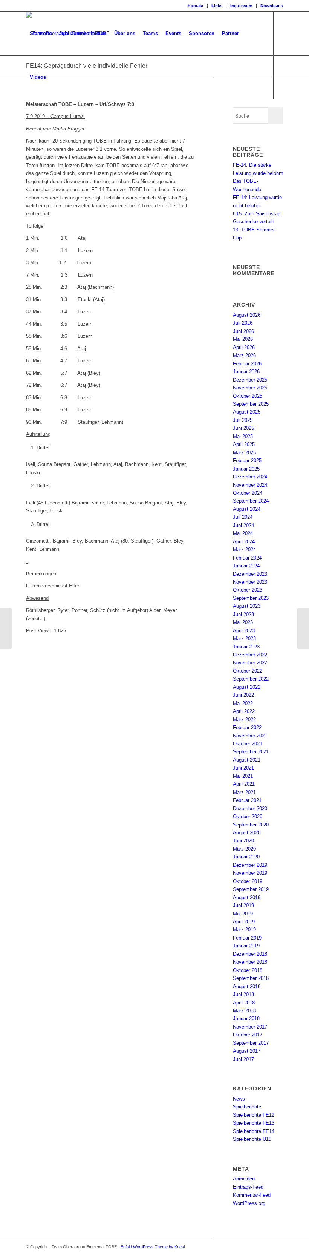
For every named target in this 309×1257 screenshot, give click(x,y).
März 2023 (244, 638)
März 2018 (244, 1010)
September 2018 (251, 978)
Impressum (241, 5)
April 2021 (244, 784)
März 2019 (244, 929)
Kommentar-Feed (252, 1195)
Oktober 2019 (247, 881)
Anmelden (244, 1179)
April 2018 (244, 1003)
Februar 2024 (247, 558)
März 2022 (244, 719)
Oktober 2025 (247, 396)
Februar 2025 (247, 460)
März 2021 (244, 792)
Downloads (271, 5)
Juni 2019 (243, 905)
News (239, 1099)
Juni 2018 (243, 994)
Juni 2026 (243, 331)
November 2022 (250, 662)
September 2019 (251, 889)
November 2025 (250, 388)
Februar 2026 (247, 363)
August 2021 (246, 760)
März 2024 (244, 549)
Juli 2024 (242, 517)
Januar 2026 (246, 371)
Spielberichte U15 (252, 1139)
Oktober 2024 (247, 493)
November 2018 (250, 962)
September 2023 (251, 598)
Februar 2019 (247, 938)
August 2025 (246, 412)
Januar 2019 (246, 946)
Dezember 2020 (250, 808)
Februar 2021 (247, 800)
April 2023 (244, 630)
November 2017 (250, 1027)
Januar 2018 (246, 1018)
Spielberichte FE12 (253, 1115)
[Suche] (56, 77)
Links (216, 5)
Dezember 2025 (250, 380)
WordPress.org (249, 1203)
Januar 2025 (246, 469)
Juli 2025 (242, 420)
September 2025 (251, 404)
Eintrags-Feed (248, 1187)
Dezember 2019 (250, 865)
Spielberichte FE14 (253, 1131)
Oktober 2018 (247, 970)
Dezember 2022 (250, 655)
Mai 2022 (243, 703)
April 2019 (244, 921)
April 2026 (244, 347)
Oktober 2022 (247, 671)
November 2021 (250, 736)
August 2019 (246, 897)
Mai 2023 (243, 622)
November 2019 (250, 873)
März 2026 (244, 355)
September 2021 (251, 751)
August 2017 (246, 1051)
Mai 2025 (243, 436)
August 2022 (246, 687)
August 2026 (246, 315)
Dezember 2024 (250, 477)
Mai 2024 (243, 533)
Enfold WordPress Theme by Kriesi (153, 1247)
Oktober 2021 (247, 744)
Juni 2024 (243, 525)
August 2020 (246, 832)
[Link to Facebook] (28, 120)
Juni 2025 (243, 428)
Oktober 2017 (247, 1035)
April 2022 (244, 711)
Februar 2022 (247, 727)
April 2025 (244, 444)
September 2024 (251, 501)
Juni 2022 (243, 695)
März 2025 (244, 452)
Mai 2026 (243, 339)
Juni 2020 (243, 840)
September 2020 (251, 825)
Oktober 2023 (247, 590)
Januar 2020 (246, 857)
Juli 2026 (242, 323)
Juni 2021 (243, 768)
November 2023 (250, 582)
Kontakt (195, 5)
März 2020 (244, 849)
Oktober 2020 (247, 816)
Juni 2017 (243, 1059)
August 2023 (246, 606)
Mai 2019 (243, 914)
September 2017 (251, 1043)
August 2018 (246, 986)
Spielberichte (247, 1107)
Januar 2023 (246, 647)
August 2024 (246, 509)
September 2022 (251, 679)
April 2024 (244, 541)
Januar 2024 (246, 566)
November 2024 (250, 485)
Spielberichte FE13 (253, 1123)
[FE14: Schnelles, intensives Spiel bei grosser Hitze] (6, 628)
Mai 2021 (243, 776)
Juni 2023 (243, 614)
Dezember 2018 (250, 954)
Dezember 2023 (250, 574)
